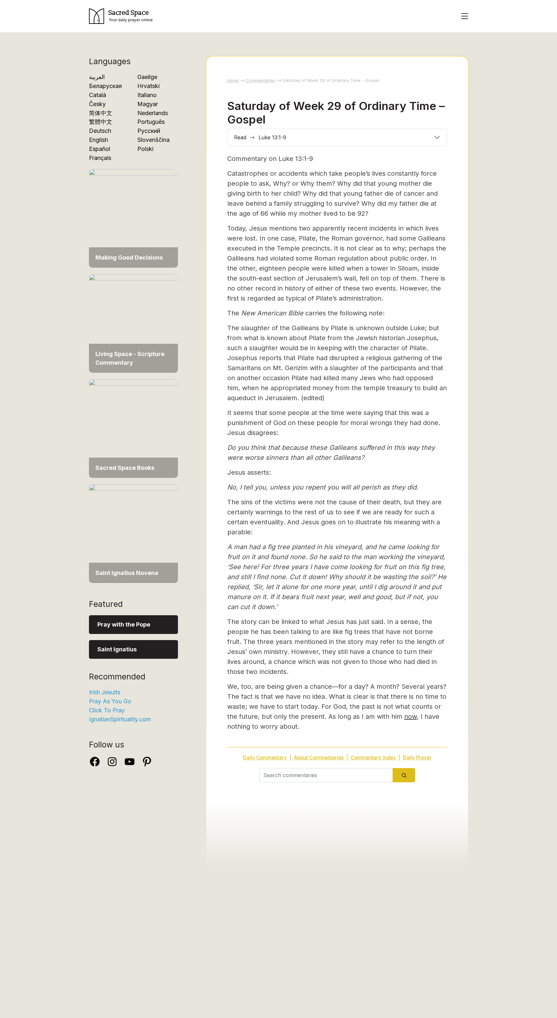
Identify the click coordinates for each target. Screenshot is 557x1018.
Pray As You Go (110, 701)
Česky (97, 104)
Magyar (147, 104)
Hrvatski (148, 86)
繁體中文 (100, 121)
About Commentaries (319, 758)
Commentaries (260, 80)
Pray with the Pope (123, 624)
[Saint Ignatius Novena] (133, 533)
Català (97, 95)
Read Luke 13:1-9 (260, 137)
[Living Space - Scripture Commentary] (133, 323)
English (98, 139)
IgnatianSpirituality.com (120, 719)
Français (100, 157)
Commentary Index (373, 758)
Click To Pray (107, 710)
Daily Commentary (265, 758)
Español (99, 148)
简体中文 (100, 113)
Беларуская (105, 86)
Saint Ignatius (117, 649)
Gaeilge (147, 77)
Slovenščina (153, 139)
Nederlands (152, 113)
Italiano (147, 95)
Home (233, 80)
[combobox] (326, 775)
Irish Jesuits (104, 692)
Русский (148, 130)
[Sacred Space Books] (133, 428)
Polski (145, 148)
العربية (97, 77)
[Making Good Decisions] (133, 217)
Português (151, 121)
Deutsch (100, 130)
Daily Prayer (417, 758)
